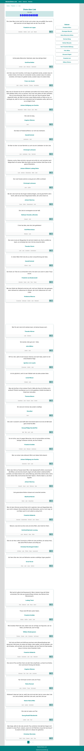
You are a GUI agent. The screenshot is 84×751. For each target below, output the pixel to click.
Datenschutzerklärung (42, 749)
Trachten (26, 85)
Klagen (28, 738)
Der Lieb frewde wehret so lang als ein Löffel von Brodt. (29, 179)
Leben (26, 350)
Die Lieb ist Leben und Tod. (30, 711)
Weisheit (37, 300)
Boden (19, 656)
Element (18, 519)
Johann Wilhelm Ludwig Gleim (29, 168)
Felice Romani (29, 684)
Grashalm (24, 656)
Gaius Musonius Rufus (67, 35)
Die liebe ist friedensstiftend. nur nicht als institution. (29, 130)
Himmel (30, 519)
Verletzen (34, 449)
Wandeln (35, 656)
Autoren (25, 1)
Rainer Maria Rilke (29, 700)
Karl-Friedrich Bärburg (67, 46)
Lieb (29, 31)
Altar (22, 566)
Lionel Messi (29, 378)
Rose (31, 604)
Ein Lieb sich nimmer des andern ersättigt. (29, 407)
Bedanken (20, 109)
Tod (31, 719)
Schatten (30, 636)
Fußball (26, 382)
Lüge (28, 566)
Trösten (31, 85)
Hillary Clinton (67, 62)
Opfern (32, 566)
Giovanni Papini (67, 54)
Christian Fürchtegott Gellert (30, 547)
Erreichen (18, 300)
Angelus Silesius (29, 120)
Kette (23, 501)
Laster (30, 619)
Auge (20, 204)
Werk (36, 109)
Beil (23, 432)
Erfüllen (19, 551)
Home (20, 1)
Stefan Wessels (66, 43)
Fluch (24, 738)
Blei (26, 432)
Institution (26, 139)
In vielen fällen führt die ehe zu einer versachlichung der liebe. (29, 257)
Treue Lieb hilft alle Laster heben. (29, 611)
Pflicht (26, 551)
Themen (30, 1)
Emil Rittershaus (29, 229)
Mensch (28, 66)
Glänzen (24, 604)
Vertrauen (33, 688)
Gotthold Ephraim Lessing (30, 530)
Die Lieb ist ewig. (29, 116)
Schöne (23, 172)
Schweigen (33, 250)
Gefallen (20, 31)
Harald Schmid (29, 135)
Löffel (29, 187)
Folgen (22, 636)
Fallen (25, 109)
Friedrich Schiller (29, 444)
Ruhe (30, 551)
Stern (35, 604)
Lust (32, 31)
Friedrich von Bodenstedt (29, 278)
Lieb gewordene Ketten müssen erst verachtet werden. (29, 492)
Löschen (34, 673)
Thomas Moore (29, 396)
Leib (29, 432)
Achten (21, 66)
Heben (21, 619)
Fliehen (18, 636)
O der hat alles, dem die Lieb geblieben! (29, 225)
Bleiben (26, 233)
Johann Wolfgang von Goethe (29, 105)
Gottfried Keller (29, 62)
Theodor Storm (29, 246)
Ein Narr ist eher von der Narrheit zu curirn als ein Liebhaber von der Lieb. (29, 145)
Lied (23, 250)
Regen (37, 519)
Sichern (24, 688)
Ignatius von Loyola (30, 363)
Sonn (32, 400)
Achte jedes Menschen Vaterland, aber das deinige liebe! (29, 58)
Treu (35, 738)
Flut (24, 673)
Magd (35, 31)
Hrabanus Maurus (29, 296)
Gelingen (24, 300)
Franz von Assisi (30, 81)
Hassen (26, 219)
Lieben (21, 85)
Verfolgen (36, 636)
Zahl (36, 172)
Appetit (20, 486)
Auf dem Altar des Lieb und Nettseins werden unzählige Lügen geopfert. (29, 557)
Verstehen (36, 85)
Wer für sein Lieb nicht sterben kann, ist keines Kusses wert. (29, 327)
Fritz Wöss (67, 50)
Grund (29, 109)
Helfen (28, 367)
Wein (33, 534)
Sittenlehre (28, 172)
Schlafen (27, 250)
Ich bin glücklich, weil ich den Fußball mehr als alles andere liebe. (29, 373)
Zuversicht (35, 551)
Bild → (51, 31)
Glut (27, 673)
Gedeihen (20, 400)
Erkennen (24, 367)
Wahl (33, 172)
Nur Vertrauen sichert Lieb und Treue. (29, 679)
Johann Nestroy (29, 200)
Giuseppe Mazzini (67, 31)
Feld (20, 604)
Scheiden (31, 705)
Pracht (28, 400)
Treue (35, 282)
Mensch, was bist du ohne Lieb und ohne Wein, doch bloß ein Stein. (29, 526)
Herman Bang (67, 39)
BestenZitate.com (11, 1)
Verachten (30, 501)
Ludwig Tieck (29, 600)
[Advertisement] (29, 44)
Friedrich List (67, 58)
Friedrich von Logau (29, 27)
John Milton (29, 346)
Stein (30, 534)
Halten (25, 31)
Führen (26, 265)
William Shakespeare (29, 632)
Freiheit (21, 449)
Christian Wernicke (30, 734)
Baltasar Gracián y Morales (29, 215)
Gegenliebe (24, 519)
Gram (25, 282)
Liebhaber (25, 154)
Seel (36, 486)
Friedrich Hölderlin (29, 515)
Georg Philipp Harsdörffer (29, 428)
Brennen (21, 673)
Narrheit (34, 154)
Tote (31, 282)
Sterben (29, 335)
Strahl (35, 400)
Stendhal (29, 411)
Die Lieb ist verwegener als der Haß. (29, 210)
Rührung (32, 486)
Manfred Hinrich (30, 496)
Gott (29, 463)
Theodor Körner (29, 331)
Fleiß (20, 738)
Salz (31, 656)
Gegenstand (30, 204)
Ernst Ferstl (29, 561)
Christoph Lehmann (29, 150)
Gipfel (28, 300)
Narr (29, 154)
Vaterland (33, 66)
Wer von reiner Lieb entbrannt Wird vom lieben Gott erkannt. (29, 455)
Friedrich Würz (67, 27)
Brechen (21, 282)
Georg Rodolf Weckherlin (29, 715)
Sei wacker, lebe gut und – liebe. (29, 342)
